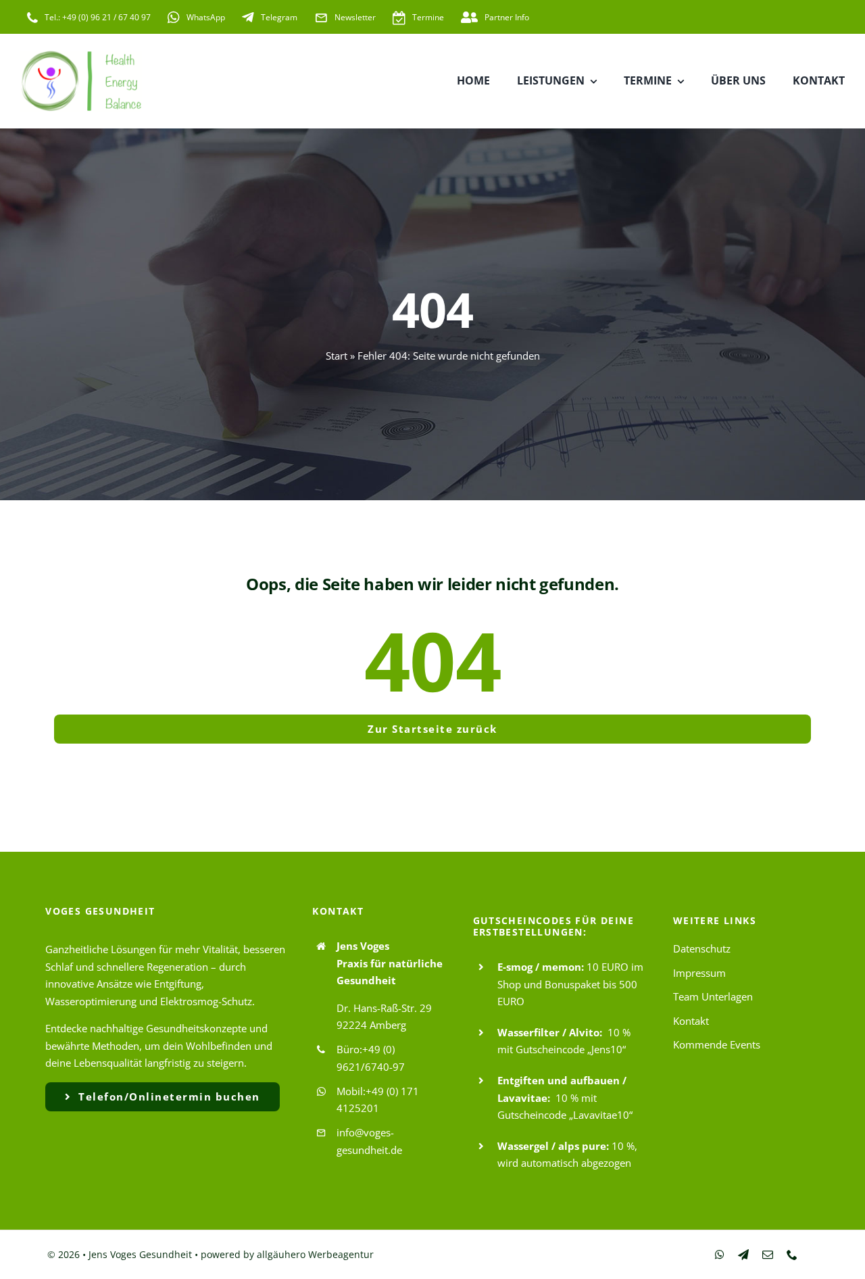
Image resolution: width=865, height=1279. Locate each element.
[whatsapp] (719, 1254)
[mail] (767, 1254)
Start (336, 355)
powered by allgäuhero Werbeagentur (287, 1254)
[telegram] (743, 1254)
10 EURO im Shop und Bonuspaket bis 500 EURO (570, 984)
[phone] (792, 1254)
